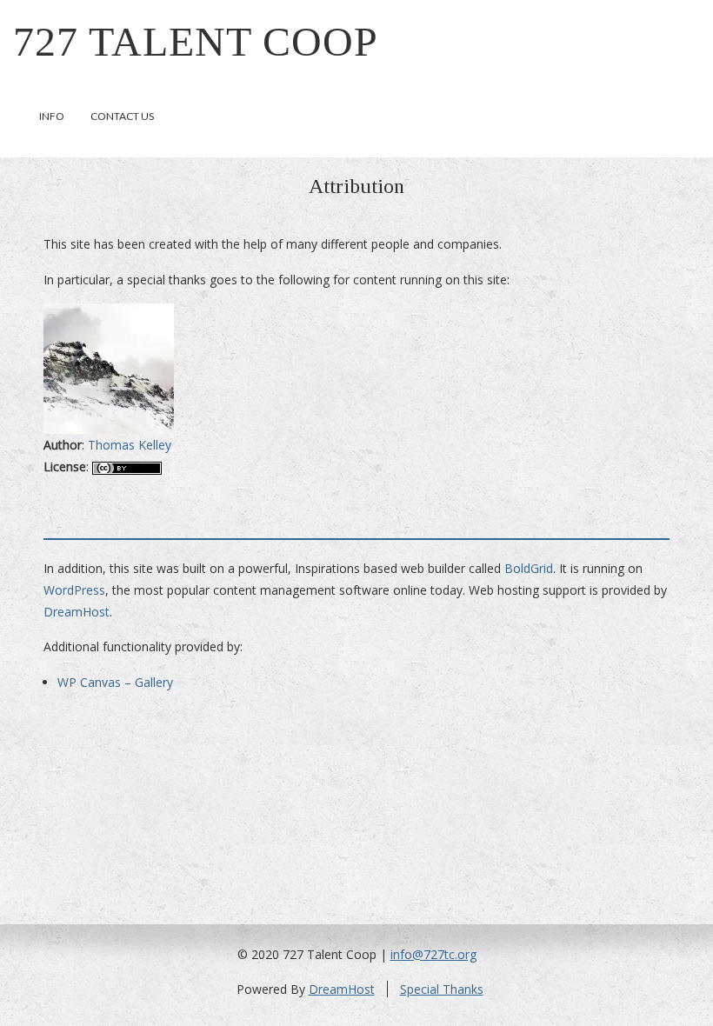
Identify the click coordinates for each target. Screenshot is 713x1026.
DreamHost (76, 611)
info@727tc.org (433, 954)
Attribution (356, 186)
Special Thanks (441, 989)
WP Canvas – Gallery (115, 682)
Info (51, 116)
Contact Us (122, 116)
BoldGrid (528, 568)
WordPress (74, 590)
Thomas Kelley (129, 444)
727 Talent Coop (195, 41)
